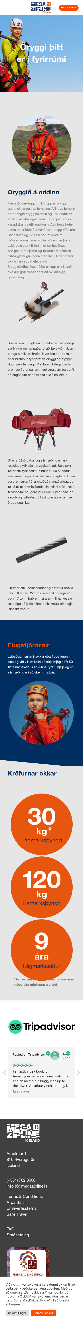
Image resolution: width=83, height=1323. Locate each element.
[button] (78, 1073)
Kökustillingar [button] (17, 1313)
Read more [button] (21, 1091)
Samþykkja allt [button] (43, 1313)
